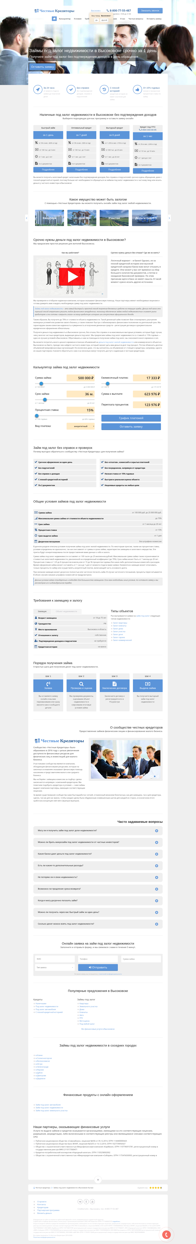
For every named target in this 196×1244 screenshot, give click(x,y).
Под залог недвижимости (47, 1006)
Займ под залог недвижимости (49, 1107)
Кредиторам (42, 1207)
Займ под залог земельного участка (51, 1110)
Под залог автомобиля (46, 1009)
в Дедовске (40, 1078)
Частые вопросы (136, 19)
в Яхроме (40, 1070)
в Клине (39, 1055)
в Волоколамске (43, 1061)
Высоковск (95, 10)
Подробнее (48, 169)
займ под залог (143, 616)
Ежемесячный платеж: (114, 377)
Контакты (41, 1204)
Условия (77, 19)
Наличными (41, 1003)
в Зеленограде (42, 1067)
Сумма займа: (43, 377)
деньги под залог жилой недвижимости (116, 342)
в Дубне (39, 1072)
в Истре (39, 1064)
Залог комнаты (119, 625)
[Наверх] (54, 18)
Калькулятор (65, 19)
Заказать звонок (150, 10)
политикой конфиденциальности (110, 974)
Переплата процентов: (115, 404)
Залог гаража (119, 637)
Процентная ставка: (47, 409)
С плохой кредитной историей (49, 1012)
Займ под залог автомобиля (48, 1105)
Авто (82, 1015)
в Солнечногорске (44, 1058)
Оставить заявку (154, 19)
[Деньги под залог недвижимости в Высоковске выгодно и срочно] (70, 276)
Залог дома (118, 628)
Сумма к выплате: (112, 393)
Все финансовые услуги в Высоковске (98, 1029)
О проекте (41, 1201)
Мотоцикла (84, 1021)
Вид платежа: (43, 425)
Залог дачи (118, 634)
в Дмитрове (41, 1075)
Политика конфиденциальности (44, 1237)
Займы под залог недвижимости (49, 308)
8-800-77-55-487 (120, 10)
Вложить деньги (44, 1213)
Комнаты (84, 1012)
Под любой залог (87, 1024)
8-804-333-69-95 (148, 130)
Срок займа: (42, 393)
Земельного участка (88, 1006)
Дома (82, 1009)
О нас (122, 19)
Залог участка (119, 631)
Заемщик (42, 611)
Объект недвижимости (66, 611)
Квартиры (84, 1003)
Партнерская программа (48, 1210)
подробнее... (117, 1221)
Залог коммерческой (122, 640)
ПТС (81, 1018)
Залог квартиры (120, 623)
